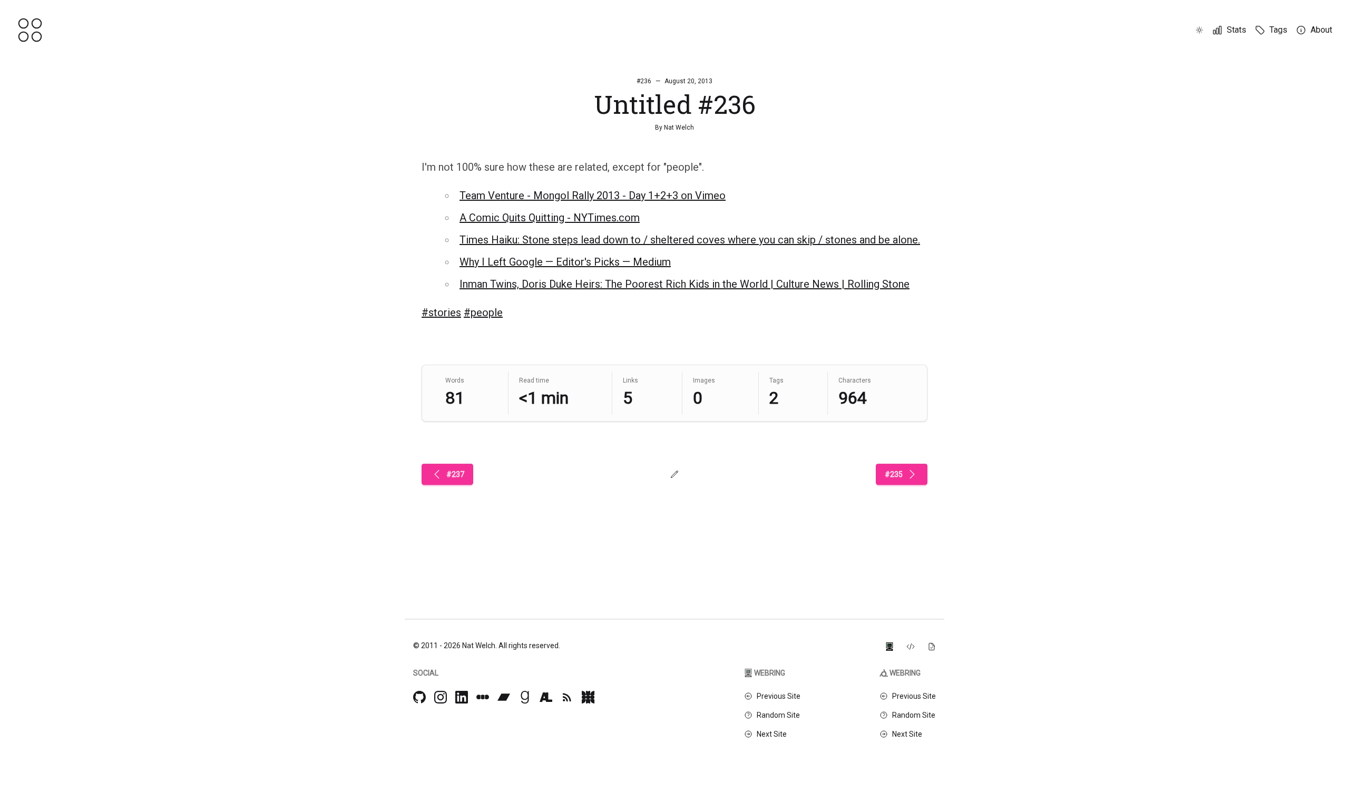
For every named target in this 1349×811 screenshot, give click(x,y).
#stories (441, 312)
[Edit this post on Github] (674, 474)
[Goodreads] (525, 697)
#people (483, 312)
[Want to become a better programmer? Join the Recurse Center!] (889, 645)
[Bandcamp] (503, 697)
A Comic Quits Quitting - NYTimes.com (550, 217)
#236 (644, 81)
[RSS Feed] (567, 697)
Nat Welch (679, 127)
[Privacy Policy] (931, 645)
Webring (769, 673)
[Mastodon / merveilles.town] (588, 697)
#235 (894, 474)
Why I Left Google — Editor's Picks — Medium (565, 262)
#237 (455, 474)
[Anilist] (546, 697)
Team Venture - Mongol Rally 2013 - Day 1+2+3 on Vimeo (593, 195)
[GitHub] (419, 697)
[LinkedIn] (461, 697)
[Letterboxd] (482, 697)
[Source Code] (910, 645)
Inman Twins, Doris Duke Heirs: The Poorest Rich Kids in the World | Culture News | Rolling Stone (685, 284)
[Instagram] (440, 697)
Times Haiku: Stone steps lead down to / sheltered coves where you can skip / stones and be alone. (690, 239)
